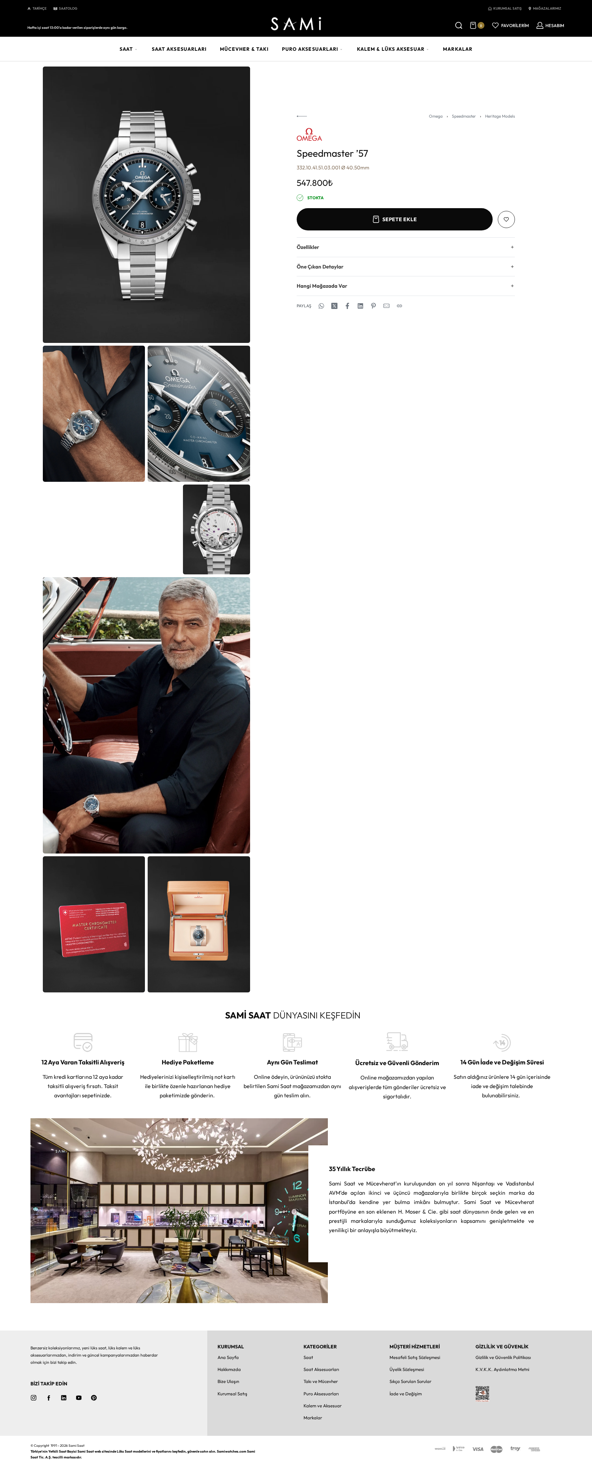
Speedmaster (464, 116)
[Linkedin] (64, 1398)
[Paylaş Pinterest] (373, 306)
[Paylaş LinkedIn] (360, 306)
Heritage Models (500, 116)
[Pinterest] (94, 1398)
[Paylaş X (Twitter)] (334, 306)
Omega (436, 116)
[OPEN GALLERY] (146, 205)
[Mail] (386, 306)
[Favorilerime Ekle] (506, 219)
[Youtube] (79, 1398)
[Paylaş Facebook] (347, 306)
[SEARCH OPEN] (459, 25)
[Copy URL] (399, 306)
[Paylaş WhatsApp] (321, 306)
